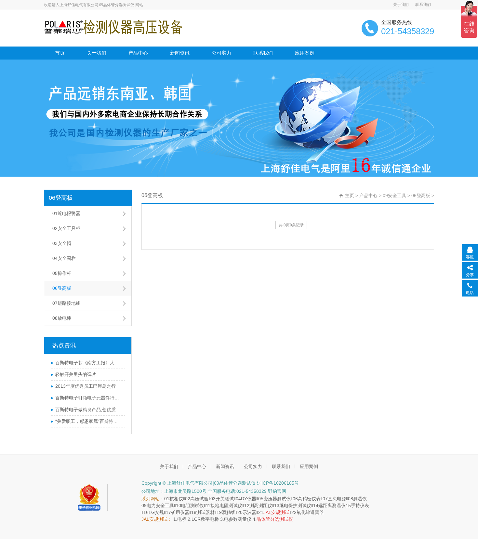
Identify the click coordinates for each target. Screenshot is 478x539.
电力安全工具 (160, 505)
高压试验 (199, 498)
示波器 (249, 512)
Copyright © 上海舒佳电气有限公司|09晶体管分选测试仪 (199, 483)
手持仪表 (360, 505)
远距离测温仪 (332, 505)
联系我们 (423, 4)
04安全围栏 (64, 258)
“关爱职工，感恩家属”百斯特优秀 (88, 421)
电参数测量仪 (237, 519)
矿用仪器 (180, 512)
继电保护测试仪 (295, 505)
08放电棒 (61, 318)
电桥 (181, 519)
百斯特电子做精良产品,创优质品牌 (88, 409)
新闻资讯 (180, 53)
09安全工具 (394, 195)
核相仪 (176, 498)
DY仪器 (248, 498)
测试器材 (205, 512)
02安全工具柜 (66, 228)
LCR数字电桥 (205, 519)
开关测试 (225, 498)
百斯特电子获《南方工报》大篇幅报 (88, 362)
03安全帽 (61, 243)
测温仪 (360, 498)
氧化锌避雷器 (310, 512)
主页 (349, 195)
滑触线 (228, 512)
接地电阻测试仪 (226, 505)
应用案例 (304, 53)
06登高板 (61, 198)
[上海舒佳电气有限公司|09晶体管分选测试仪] (113, 26)
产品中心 (138, 53)
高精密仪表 (309, 498)
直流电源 (337, 498)
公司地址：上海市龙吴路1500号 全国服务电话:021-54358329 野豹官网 (213, 491)
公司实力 (221, 53)
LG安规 (156, 512)
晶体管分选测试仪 (275, 519)
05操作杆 (61, 273)
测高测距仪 (260, 505)
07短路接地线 (66, 303)
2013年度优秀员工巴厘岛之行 (85, 386)
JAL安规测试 (276, 512)
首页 (60, 53)
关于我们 (401, 4)
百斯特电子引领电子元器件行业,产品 (88, 397)
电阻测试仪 (192, 505)
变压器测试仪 (277, 498)
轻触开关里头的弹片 (75, 374)
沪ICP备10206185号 (278, 483)
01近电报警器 (66, 213)
